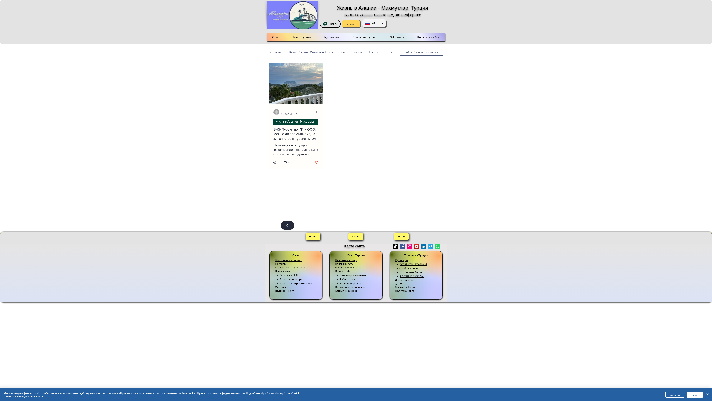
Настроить (675, 395)
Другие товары (404, 279)
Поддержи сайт (284, 290)
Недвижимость (344, 263)
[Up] (287, 225)
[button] (391, 53)
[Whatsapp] (437, 246)
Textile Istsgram (412, 276)
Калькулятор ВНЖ (351, 283)
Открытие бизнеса (346, 290)
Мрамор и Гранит (405, 287)
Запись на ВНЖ (289, 275)
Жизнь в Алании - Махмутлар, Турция (382, 8)
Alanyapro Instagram (291, 267)
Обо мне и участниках (288, 260)
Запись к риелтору (291, 279)
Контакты (280, 263)
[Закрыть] (707, 394)
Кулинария (401, 260)
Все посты (275, 52)
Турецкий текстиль (406, 268)
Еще (371, 52)
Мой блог (280, 287)
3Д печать (401, 283)
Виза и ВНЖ (342, 271)
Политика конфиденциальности (23, 396)
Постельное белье (411, 272)
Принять (695, 395)
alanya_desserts (351, 52)
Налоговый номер (346, 260)
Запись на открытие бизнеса (297, 283)
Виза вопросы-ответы (353, 275)
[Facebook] (402, 246)
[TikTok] (395, 246)
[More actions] (318, 112)
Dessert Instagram (413, 264)
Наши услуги (282, 271)
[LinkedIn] (423, 246)
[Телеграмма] (430, 246)
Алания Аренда (344, 267)
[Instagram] (409, 246)
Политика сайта (404, 290)
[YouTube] (416, 246)
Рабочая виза (348, 279)
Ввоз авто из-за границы (350, 287)
